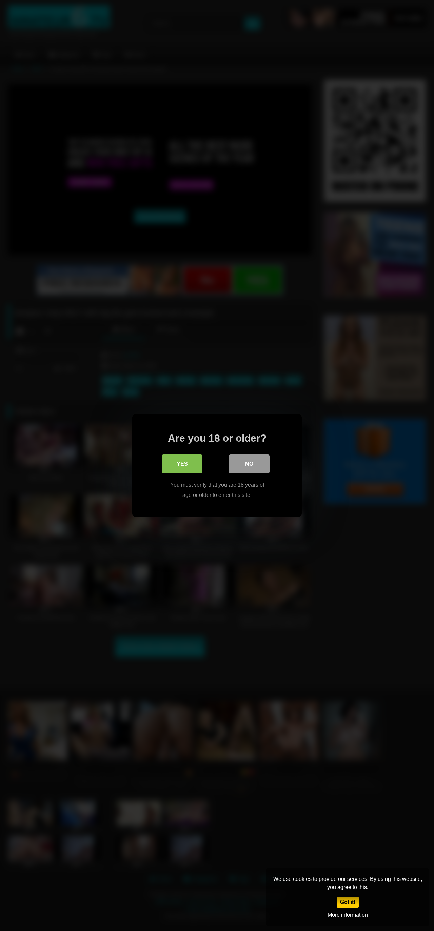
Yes (182, 464)
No (249, 464)
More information (348, 915)
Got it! (347, 902)
